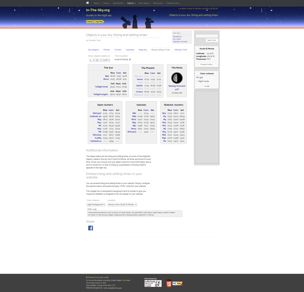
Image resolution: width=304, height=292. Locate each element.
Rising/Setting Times (160, 50)
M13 (164, 122)
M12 (164, 125)
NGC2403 (132, 132)
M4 (164, 116)
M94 (134, 122)
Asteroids (130, 50)
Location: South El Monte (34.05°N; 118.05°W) (198, 8)
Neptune (138, 95)
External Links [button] (173, 3)
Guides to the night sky (99, 15)
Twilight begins (100, 94)
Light (200, 77)
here (104, 283)
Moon (106, 79)
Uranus (139, 92)
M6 (100, 132)
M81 (134, 113)
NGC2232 (97, 135)
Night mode (203, 81)
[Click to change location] (130, 59)
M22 (164, 113)
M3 (164, 129)
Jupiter (139, 85)
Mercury (139, 76)
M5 (164, 119)
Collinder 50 (95, 116)
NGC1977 (97, 113)
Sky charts (177, 39)
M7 (100, 125)
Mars (140, 82)
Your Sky (99, 22)
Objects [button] (130, 3)
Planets (106, 50)
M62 (164, 135)
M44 (99, 122)
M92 (164, 138)
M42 (99, 129)
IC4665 (98, 138)
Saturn (139, 89)
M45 (99, 119)
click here (126, 280)
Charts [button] (106, 3)
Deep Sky (143, 50)
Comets (117, 50)
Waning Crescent (177, 86)
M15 (164, 132)
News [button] (96, 3)
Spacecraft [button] (118, 3)
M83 (134, 116)
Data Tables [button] (143, 3)
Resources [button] (158, 3)
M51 (134, 125)
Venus (140, 79)
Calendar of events (180, 42)
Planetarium (177, 37)
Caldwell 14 (95, 141)
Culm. (118, 73)
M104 (133, 129)
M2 (164, 141)
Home (89, 22)
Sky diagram (93, 50)
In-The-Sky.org (98, 10)
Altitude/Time (180, 50)
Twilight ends (101, 87)
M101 (134, 119)
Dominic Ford (93, 277)
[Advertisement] (206, 127)
